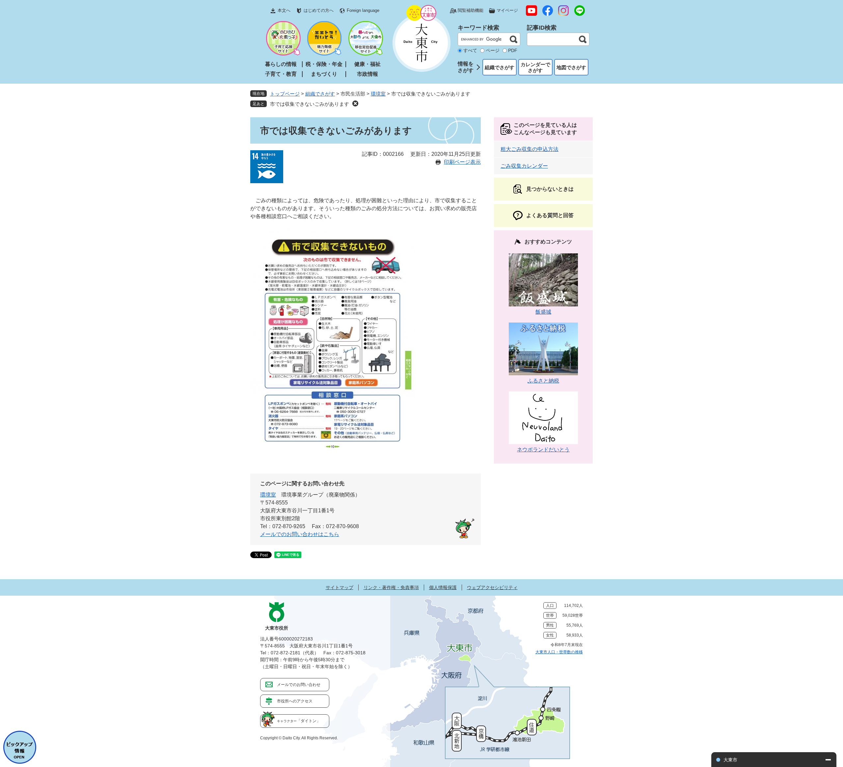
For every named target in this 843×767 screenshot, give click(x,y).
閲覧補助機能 (470, 10)
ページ (493, 50)
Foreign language (363, 10)
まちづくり (324, 74)
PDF (512, 50)
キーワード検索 (478, 27)
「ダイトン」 (298, 721)
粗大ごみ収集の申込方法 (529, 149)
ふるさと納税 (543, 381)
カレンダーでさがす (535, 67)
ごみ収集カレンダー (524, 166)
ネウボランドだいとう (543, 449)
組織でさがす (499, 67)
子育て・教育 (281, 74)
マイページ (507, 10)
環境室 (378, 94)
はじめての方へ (319, 10)
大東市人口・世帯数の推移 (559, 652)
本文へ (284, 10)
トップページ (285, 94)
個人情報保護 (443, 587)
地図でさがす (571, 67)
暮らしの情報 (281, 64)
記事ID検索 (542, 27)
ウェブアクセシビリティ (492, 587)
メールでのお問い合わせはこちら (299, 534)
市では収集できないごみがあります (309, 104)
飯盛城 (543, 312)
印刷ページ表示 (462, 162)
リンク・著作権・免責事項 (391, 587)
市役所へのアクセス (295, 701)
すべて (470, 50)
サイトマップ (339, 587)
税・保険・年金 (324, 64)
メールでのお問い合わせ (298, 684)
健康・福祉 (367, 64)
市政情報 (367, 74)
